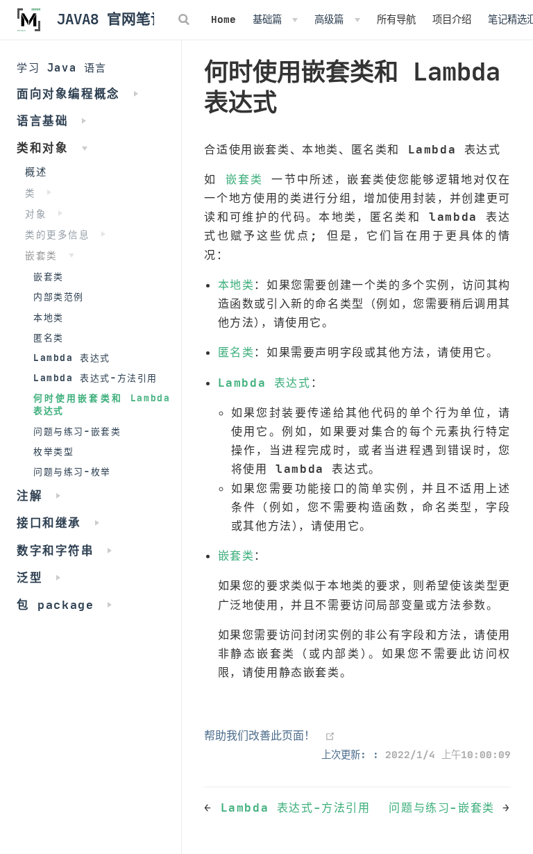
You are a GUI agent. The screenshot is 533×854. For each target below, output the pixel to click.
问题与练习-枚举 (72, 472)
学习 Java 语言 (62, 67)
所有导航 (396, 19)
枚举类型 (53, 451)
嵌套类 (48, 276)
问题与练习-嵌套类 (77, 431)
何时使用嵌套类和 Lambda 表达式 (101, 404)
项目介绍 (451, 19)
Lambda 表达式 (71, 358)
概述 (35, 172)
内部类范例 (58, 297)
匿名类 (48, 338)
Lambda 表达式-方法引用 (95, 378)
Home (223, 19)
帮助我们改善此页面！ (259, 735)
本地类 (48, 317)
